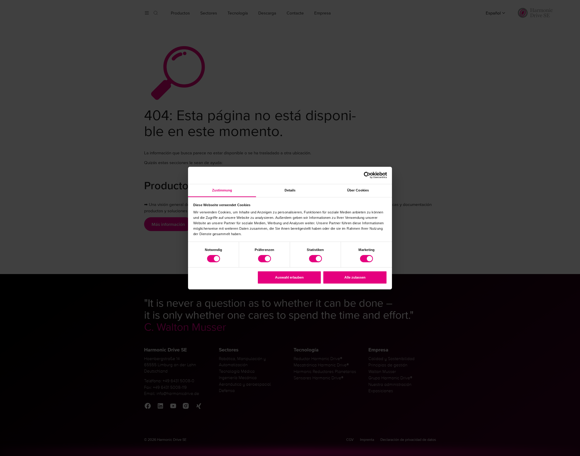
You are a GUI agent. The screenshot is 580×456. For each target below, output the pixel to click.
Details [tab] (290, 190)
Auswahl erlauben (289, 277)
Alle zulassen (354, 277)
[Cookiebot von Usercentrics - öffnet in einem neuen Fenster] (367, 175)
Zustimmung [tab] (222, 190)
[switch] (264, 258)
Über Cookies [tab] (358, 190)
